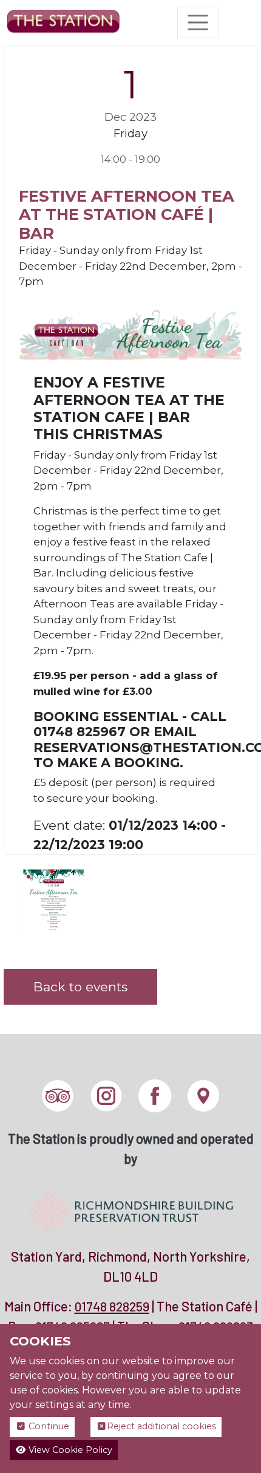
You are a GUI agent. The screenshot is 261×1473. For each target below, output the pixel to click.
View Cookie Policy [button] (69, 1449)
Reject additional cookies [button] (161, 1426)
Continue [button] (47, 1426)
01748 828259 (112, 1306)
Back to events (80, 986)
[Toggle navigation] (198, 22)
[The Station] (63, 22)
